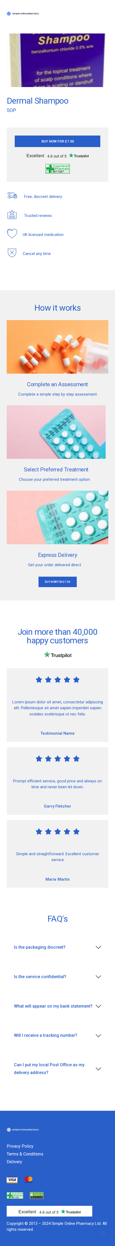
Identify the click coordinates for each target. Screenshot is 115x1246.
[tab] (57, 947)
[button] (57, 141)
